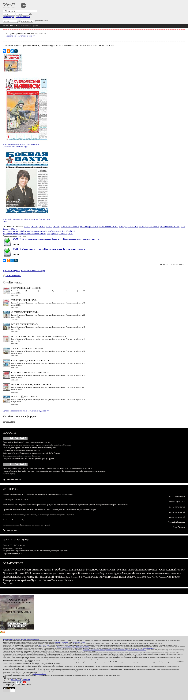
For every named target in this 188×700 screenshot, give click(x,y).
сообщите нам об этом (39, 674)
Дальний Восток (13, 573)
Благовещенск (77, 569)
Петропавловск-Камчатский (20, 576)
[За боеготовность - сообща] (6, 354)
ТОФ (144, 577)
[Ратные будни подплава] (6, 329)
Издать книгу (9, 422)
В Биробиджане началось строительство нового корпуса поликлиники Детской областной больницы (37, 445)
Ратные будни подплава (25, 324)
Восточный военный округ (33, 270)
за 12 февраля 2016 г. (149, 226)
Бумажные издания (11, 270)
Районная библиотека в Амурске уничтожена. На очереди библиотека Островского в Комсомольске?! (38, 494)
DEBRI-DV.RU (26, 680)
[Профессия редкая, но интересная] (6, 390)
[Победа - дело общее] (6, 402)
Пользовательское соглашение (11, 639)
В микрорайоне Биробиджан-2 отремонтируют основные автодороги (26, 442)
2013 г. (42, 226)
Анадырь (37, 569)
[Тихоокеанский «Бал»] (6, 305)
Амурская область (20, 569)
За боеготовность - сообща (27, 348)
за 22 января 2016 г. (89, 226)
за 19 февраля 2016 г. (169, 226)
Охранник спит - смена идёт (12, 548)
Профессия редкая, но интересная (31, 384)
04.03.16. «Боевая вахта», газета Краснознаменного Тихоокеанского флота (49, 249)
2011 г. (27, 226)
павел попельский (177, 497)
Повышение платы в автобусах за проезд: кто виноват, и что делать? (26, 525)
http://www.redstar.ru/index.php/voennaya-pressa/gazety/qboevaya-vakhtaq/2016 (38, 233)
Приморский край (49, 576)
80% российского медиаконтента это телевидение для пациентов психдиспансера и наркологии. (35, 551)
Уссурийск (162, 577)
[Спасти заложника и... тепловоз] (6, 378)
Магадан (126, 573)
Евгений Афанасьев (176, 502)
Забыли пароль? (23, 17)
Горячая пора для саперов (26, 288)
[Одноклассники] (8, 51)
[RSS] (2, 632)
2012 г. (34, 226)
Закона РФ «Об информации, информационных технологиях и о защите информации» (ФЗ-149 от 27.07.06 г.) (114, 649)
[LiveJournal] (16, 51)
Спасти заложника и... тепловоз (30, 372)
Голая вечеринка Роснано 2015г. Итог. (16, 500)
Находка (158, 573)
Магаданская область (143, 573)
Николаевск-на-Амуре (171, 573)
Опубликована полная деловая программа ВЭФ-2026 (21, 450)
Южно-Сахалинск (53, 580)
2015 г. (56, 226)
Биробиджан (60, 569)
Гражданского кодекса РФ (150, 648)
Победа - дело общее (24, 397)
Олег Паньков (179, 527)
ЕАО (28, 573)
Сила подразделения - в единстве (30, 360)
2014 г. (49, 226)
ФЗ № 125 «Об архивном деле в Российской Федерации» (73, 646)
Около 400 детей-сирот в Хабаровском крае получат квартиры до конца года (29, 448)
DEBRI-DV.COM (16, 680)
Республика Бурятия (69, 577)
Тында (149, 577)
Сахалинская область (123, 576)
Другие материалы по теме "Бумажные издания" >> (26, 411)
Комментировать (13, 276)
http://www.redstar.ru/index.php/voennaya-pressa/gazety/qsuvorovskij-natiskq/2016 (39, 231)
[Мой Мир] (12, 51)
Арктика (47, 570)
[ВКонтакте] (4, 51)
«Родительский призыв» (25, 312)
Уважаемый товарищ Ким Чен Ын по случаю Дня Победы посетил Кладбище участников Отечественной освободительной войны (47, 468)
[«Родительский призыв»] (6, 317)
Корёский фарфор (9, 474)
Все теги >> (8, 583)
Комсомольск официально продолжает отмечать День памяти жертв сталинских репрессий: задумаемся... (39, 515)
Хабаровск (173, 576)
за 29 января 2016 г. (108, 226)
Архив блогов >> (11, 530)
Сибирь (139, 577)
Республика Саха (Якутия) (93, 576)
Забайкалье (36, 573)
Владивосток (94, 569)
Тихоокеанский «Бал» (24, 300)
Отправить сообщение (61, 642)
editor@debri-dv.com (79, 642)
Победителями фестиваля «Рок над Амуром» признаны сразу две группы (28, 459)
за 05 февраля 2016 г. (128, 226)
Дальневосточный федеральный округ (160, 569)
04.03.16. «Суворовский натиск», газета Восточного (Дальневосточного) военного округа (56, 239)
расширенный (41, 21)
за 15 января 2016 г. (70, 226)
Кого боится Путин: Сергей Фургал (15, 520)
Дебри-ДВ (9, 4)
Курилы (118, 573)
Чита (29, 581)
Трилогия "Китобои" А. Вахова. (14, 545)
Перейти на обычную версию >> (20, 36)
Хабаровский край (15, 580)
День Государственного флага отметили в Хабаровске (21, 456)
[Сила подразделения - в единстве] (6, 366)
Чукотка (36, 580)
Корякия (110, 573)
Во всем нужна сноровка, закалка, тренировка (38, 336)
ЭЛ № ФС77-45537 (44, 645)
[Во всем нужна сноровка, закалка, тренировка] (6, 342)
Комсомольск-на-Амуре (92, 573)
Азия (6, 569)
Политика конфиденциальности (30, 639)
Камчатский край (67, 573)
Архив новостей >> (12, 479)
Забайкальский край (48, 573)
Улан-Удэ (155, 577)
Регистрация (8, 17)
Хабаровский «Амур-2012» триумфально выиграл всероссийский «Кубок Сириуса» (32, 453)
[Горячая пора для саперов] (6, 293)
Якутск (68, 580)
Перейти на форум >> (13, 554)
